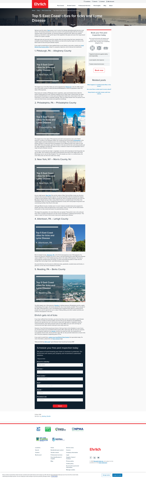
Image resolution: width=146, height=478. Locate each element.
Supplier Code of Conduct (70, 457)
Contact (102, 1)
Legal (67, 455)
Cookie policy (69, 463)
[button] (73, 25)
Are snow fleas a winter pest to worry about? (99, 89)
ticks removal (56, 339)
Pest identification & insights (56, 457)
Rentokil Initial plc (98, 461)
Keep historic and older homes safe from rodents (99, 93)
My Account (111, 1)
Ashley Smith (46, 416)
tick (49, 30)
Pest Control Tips (46, 10)
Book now (99, 70)
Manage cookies (70, 470)
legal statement (103, 463)
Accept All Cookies (117, 475)
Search (95, 1)
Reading (56, 305)
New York (48, 195)
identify (54, 331)
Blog (38, 10)
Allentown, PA (50, 255)
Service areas (70, 447)
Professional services (56, 455)
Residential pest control (57, 450)
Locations (87, 1)
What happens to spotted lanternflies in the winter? (99, 85)
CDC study (47, 342)
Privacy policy (70, 461)
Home (33, 10)
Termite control (55, 452)
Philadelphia (77, 140)
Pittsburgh (68, 87)
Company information (72, 452)
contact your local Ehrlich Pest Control (58, 337)
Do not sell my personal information (72, 466)
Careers (68, 450)
